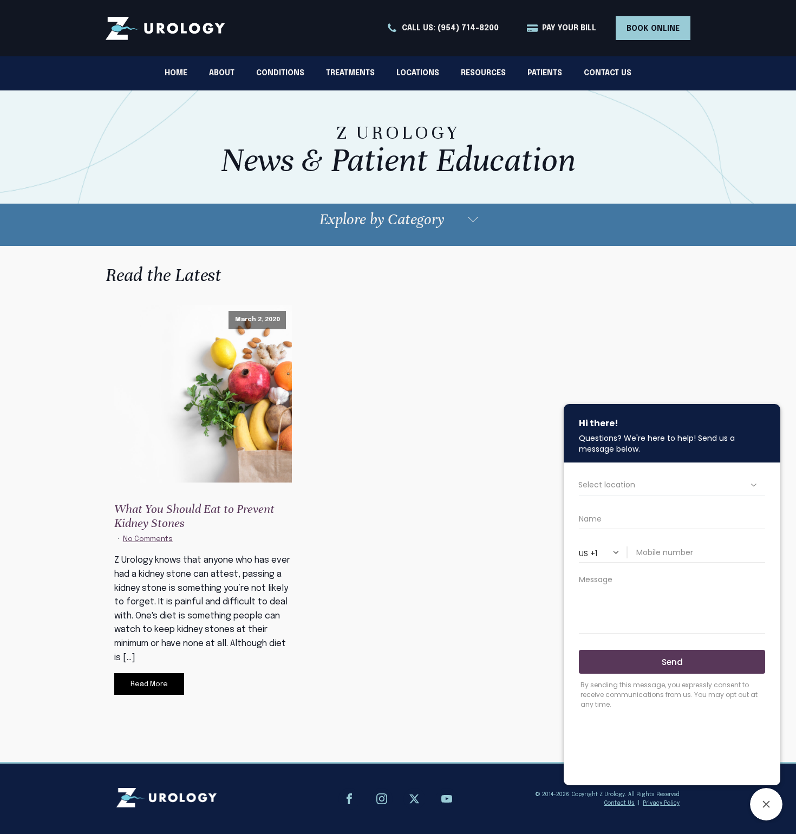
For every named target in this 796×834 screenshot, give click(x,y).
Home (176, 73)
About (221, 73)
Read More (149, 684)
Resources (483, 73)
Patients (544, 73)
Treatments (350, 73)
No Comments (148, 539)
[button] (442, 28)
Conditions (280, 73)
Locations (417, 73)
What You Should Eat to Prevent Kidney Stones (194, 515)
